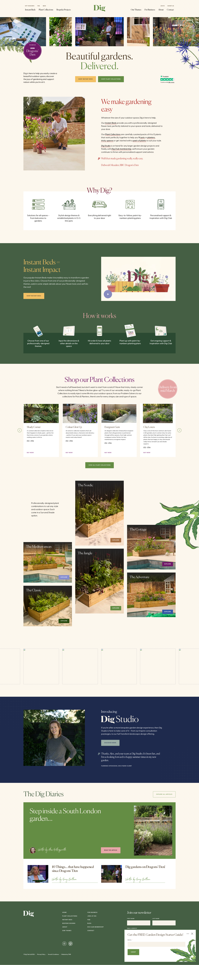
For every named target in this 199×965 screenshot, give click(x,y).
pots (143, 138)
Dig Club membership (121, 149)
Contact (170, 10)
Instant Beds (30, 10)
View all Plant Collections (100, 465)
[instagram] (64, 944)
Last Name (155, 918)
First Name (131, 918)
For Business (150, 10)
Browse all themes (42, 524)
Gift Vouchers (29, 6)
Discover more (110, 742)
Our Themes (136, 10)
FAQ (38, 6)
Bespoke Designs (68, 923)
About (161, 10)
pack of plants (139, 141)
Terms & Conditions (53, 954)
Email (130, 940)
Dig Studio (105, 146)
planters (151, 138)
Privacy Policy (41, 954)
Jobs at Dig (91, 916)
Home (64, 912)
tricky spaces (107, 141)
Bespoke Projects (63, 10)
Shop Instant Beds (85, 79)
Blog (44, 6)
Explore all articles (164, 794)
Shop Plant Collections (111, 79)
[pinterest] (70, 944)
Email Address (132, 928)
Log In (162, 6)
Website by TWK (66, 954)
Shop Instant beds (34, 296)
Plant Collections (46, 10)
